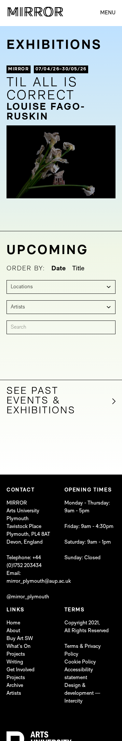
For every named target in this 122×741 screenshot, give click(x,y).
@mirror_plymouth (28, 597)
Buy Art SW (20, 638)
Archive (15, 685)
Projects (16, 654)
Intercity (73, 701)
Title (78, 268)
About (13, 631)
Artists (14, 693)
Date (58, 268)
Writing (15, 662)
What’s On (19, 646)
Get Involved (20, 670)
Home (13, 623)
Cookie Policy (80, 662)
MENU (107, 13)
